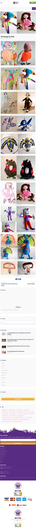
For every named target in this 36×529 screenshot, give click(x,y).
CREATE (32, 2)
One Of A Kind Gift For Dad (24, 419)
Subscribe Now (18, 399)
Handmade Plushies (6, 419)
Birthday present (20, 411)
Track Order (32, 477)
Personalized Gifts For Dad (18, 417)
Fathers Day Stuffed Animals (7, 417)
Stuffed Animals (4, 372)
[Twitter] (18, 279)
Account (1, 478)
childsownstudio (7, 473)
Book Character (5, 415)
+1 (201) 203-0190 (6, 471)
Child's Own (27, 496)
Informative (4, 375)
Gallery (1, 460)
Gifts (33, 411)
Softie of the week (5, 370)
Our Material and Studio (21, 477)
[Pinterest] (20, 279)
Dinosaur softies (5, 413)
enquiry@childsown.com (7, 468)
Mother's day (26, 409)
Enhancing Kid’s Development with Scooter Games (18, 346)
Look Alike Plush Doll (14, 419)
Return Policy (8, 477)
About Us (1, 457)
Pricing (1, 459)
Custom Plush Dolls (28, 417)
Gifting (3, 367)
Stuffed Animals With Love (17, 421)
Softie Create (2, 448)
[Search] (34, 8)
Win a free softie (27, 411)
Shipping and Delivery (14, 477)
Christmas (24, 413)
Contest (3, 365)
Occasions (3, 377)
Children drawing (11, 409)
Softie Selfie (2, 449)
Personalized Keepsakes (7, 421)
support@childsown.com (7, 466)
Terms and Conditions (27, 477)
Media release (5, 411)
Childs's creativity (19, 409)
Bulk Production (3, 454)
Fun (2, 380)
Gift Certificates (2, 452)
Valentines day (30, 413)
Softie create (5, 409)
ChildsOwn (4, 38)
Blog (1, 462)
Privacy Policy (4, 477)
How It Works (2, 456)
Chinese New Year (12, 411)
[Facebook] (16, 279)
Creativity (19, 413)
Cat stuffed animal (13, 413)
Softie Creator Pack (3, 451)
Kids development (20, 415)
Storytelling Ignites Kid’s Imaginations (15, 351)
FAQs (1, 477)
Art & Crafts (4, 382)
